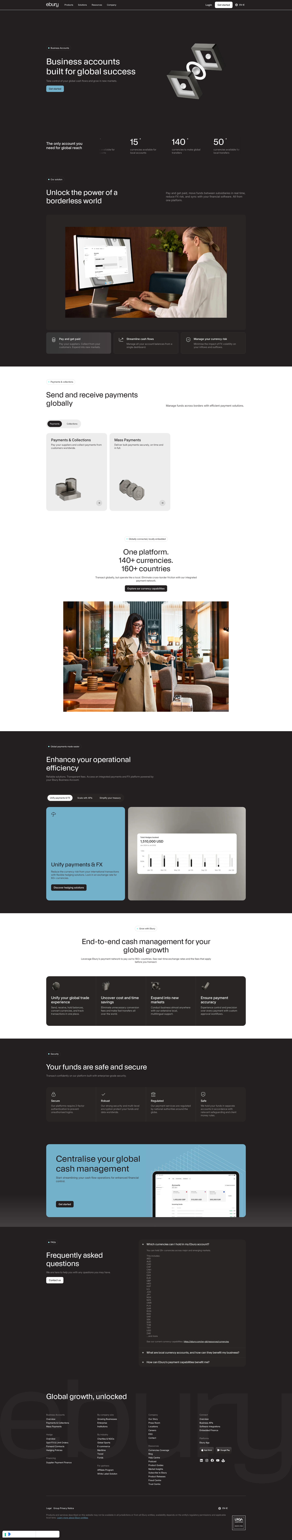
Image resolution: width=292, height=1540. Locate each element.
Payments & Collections (57, 1422)
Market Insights (155, 1469)
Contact (152, 1438)
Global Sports (103, 1442)
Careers (152, 1430)
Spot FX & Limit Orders (57, 1442)
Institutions (102, 1426)
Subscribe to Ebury (157, 1472)
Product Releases (156, 1476)
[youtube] (218, 1460)
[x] (212, 1460)
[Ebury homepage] (52, 5)
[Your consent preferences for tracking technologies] (5, 1535)
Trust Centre (154, 1484)
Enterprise (102, 1422)
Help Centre (154, 1457)
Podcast (152, 1461)
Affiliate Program (105, 1470)
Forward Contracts (55, 1446)
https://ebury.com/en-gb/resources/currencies (206, 1341)
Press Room (154, 1422)
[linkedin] (201, 1460)
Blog (150, 1453)
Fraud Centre (154, 1480)
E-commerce (103, 1446)
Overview (50, 1419)
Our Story (153, 1419)
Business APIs (206, 1422)
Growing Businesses (107, 1419)
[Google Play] (224, 1450)
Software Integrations (210, 1426)
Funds (100, 1457)
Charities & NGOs (105, 1438)
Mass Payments (54, 1426)
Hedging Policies (54, 1450)
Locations (153, 1426)
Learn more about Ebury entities (72, 1517)
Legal (49, 1508)
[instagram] (207, 1460)
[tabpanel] (146, 272)
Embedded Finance (209, 1430)
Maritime (101, 1450)
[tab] (78, 343)
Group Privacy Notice (63, 1508)
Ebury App (204, 1442)
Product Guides (155, 1465)
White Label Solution (107, 1473)
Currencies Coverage (158, 1450)
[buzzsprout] (223, 1460)
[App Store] (207, 1450)
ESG (150, 1434)
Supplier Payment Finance (59, 1462)
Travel (100, 1453)
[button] (69, 5)
